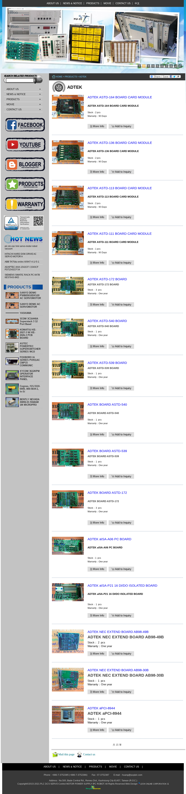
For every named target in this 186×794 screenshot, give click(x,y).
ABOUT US (53, 3)
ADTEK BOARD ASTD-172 (107, 493)
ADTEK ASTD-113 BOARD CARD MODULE (120, 188)
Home (59, 76)
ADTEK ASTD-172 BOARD (107, 279)
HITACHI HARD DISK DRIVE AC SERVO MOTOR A (21, 255)
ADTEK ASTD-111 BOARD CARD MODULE (120, 233)
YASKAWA (25, 313)
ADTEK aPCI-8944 (101, 708)
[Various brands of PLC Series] (92, 34)
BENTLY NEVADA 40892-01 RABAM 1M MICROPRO (29, 402)
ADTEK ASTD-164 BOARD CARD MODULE (120, 97)
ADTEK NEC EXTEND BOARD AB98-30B (118, 670)
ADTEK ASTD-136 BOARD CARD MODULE (120, 143)
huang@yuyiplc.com (132, 775)
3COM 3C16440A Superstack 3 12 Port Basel (29, 321)
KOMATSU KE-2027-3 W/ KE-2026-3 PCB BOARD (28, 333)
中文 (137, 3)
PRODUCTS (92, 3)
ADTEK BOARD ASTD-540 (107, 404)
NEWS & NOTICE (72, 3)
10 (180, 66)
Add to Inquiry (122, 126)
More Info (98, 126)
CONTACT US (123, 3)
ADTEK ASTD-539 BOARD (107, 363)
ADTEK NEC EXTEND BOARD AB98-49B (118, 632)
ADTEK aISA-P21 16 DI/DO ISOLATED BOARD (122, 585)
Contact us (89, 754)
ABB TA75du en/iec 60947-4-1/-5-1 (22, 261)
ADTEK (82, 76)
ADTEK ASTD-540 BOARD (107, 321)
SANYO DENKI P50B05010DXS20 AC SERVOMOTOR (30, 295)
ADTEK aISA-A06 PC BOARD (109, 539)
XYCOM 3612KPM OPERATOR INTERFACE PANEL (30, 375)
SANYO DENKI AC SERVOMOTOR (30, 305)
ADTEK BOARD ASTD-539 (107, 451)
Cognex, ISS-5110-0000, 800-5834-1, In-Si (30, 389)
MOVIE (107, 3)
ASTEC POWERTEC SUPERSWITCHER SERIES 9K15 (30, 347)
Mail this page (66, 754)
